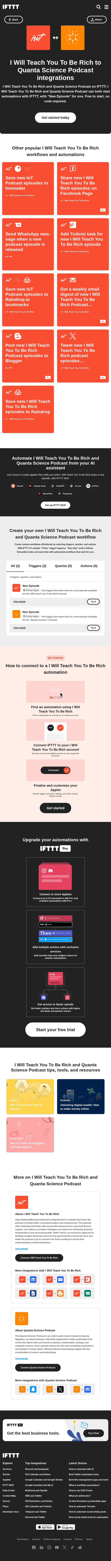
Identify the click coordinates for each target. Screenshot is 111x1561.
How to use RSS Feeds (80, 1490)
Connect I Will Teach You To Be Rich (39, 1258)
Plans (6, 1506)
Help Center (9, 1490)
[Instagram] (49, 1547)
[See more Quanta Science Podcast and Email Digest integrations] (82, 1389)
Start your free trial (55, 1029)
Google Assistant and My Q (39, 1485)
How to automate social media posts (87, 1512)
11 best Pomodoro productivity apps (87, 1501)
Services (7, 1469)
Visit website (21, 1249)
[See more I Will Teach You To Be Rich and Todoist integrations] (82, 1279)
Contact (68, 1539)
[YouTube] (56, 1547)
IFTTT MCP (8, 1485)
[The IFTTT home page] (11, 6)
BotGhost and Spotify (36, 1490)
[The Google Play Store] (66, 1527)
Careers (36, 1539)
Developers (23, 1539)
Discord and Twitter (35, 1517)
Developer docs (11, 1512)
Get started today (55, 117)
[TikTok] (72, 1547)
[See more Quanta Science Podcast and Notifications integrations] (27, 1389)
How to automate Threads (82, 1506)
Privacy (79, 1539)
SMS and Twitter (33, 1496)
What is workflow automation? (84, 1485)
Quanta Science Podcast (55, 70)
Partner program (51, 1539)
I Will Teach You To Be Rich (52, 62)
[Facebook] (33, 1547)
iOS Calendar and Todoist (38, 1506)
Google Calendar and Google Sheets (44, 1480)
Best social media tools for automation (88, 1517)
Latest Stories (78, 1463)
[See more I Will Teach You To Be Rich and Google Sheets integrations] (27, 1293)
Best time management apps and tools (88, 1480)
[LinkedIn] (41, 1547)
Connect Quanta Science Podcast (38, 1367)
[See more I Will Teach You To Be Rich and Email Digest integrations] (27, 1279)
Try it (93, 602)
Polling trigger (32, 590)
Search (6, 1501)
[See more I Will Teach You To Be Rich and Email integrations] (54, 1279)
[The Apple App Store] (45, 1527)
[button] (106, 7)
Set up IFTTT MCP (55, 505)
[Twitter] (64, 1547)
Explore (8, 1463)
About (89, 1539)
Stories (6, 1474)
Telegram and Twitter (35, 1512)
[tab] (15, 566)
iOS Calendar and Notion (38, 1474)
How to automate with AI (81, 1469)
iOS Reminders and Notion (39, 1501)
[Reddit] (80, 1547)
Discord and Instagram (37, 1469)
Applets (7, 1480)
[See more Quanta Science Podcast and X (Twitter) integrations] (54, 1389)
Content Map (9, 1496)
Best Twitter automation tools (84, 1474)
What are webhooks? (80, 1496)
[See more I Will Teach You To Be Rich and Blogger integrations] (54, 1293)
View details (20, 602)
